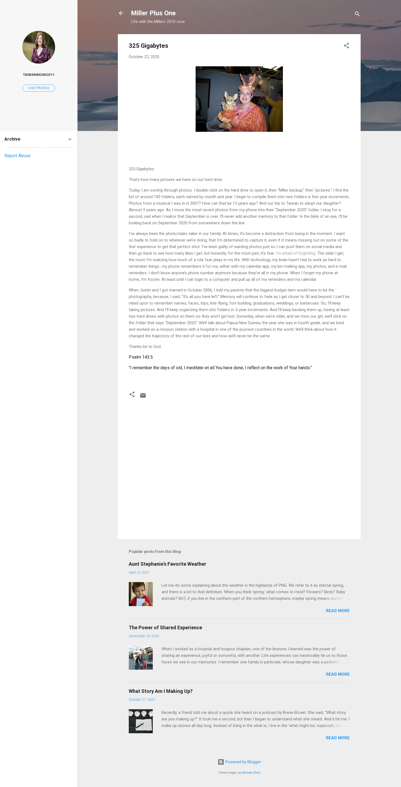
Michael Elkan (251, 772)
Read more (338, 610)
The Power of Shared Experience (165, 627)
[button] (346, 46)
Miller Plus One (153, 13)
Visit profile (38, 88)
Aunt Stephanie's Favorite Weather (167, 564)
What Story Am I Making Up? (161, 691)
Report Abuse (17, 155)
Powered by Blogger (242, 761)
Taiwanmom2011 (39, 74)
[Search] (357, 15)
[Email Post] (143, 397)
